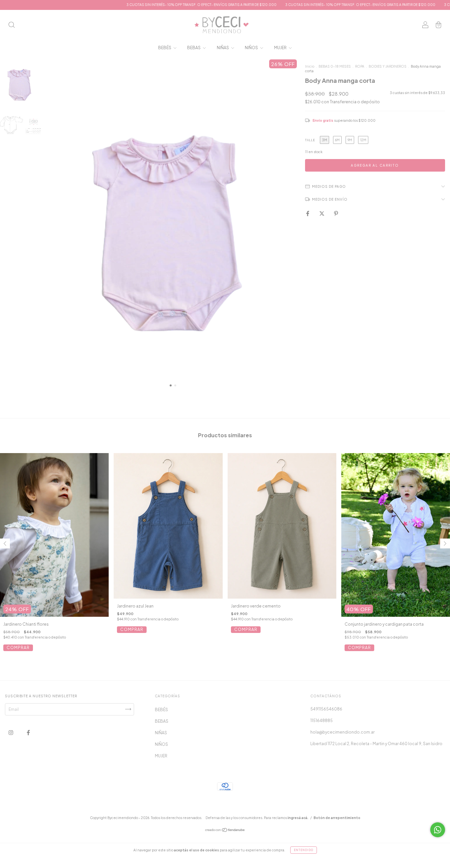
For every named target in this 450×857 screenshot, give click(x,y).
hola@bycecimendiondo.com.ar (342, 732)
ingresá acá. (298, 818)
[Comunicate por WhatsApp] (437, 829)
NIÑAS (223, 47)
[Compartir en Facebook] (308, 213)
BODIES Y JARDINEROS (388, 66)
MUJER (280, 47)
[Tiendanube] (225, 830)
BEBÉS (165, 47)
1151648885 (321, 720)
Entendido (303, 850)
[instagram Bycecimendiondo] (11, 732)
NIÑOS (252, 47)
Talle (310, 140)
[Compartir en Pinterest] (336, 213)
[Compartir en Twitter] (322, 213)
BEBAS (194, 47)
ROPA (359, 66)
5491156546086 (326, 709)
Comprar (18, 647)
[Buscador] (11, 25)
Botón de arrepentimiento (337, 818)
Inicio (309, 66)
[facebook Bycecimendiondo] (28, 732)
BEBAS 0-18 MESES (335, 66)
